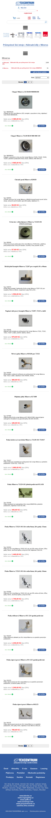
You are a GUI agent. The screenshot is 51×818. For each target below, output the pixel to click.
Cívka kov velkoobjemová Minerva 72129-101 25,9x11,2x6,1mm (25, 223)
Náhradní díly (32, 45)
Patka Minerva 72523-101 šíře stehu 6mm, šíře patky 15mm (25, 527)
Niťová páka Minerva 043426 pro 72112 (25, 354)
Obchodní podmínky (36, 773)
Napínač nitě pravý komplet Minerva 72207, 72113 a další (25, 311)
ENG (34, 17)
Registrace (40, 777)
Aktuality (15, 769)
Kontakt (29, 777)
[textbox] (27, 22)
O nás (24, 769)
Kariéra (20, 777)
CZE (29, 17)
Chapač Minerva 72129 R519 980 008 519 (25, 136)
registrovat (28, 13)
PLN (39, 18)
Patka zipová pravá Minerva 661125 (25, 704)
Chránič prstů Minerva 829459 (25, 180)
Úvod (6, 769)
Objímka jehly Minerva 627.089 (25, 397)
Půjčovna (10, 773)
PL (38, 17)
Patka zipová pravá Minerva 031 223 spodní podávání (26, 660)
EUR (34, 18)
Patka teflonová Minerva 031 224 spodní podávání (25, 616)
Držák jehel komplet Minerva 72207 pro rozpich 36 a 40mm (26, 266)
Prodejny (10, 777)
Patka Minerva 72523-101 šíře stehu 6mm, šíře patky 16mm (25, 571)
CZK (29, 18)
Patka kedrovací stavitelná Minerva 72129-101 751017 (25, 440)
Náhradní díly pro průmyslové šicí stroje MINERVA (26, 68)
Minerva (44, 45)
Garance (33, 769)
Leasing (44, 769)
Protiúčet (21, 773)
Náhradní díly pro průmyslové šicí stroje (22, 62)
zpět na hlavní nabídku (40, 72)
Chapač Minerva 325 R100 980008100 (25, 92)
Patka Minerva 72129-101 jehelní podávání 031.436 (25, 484)
